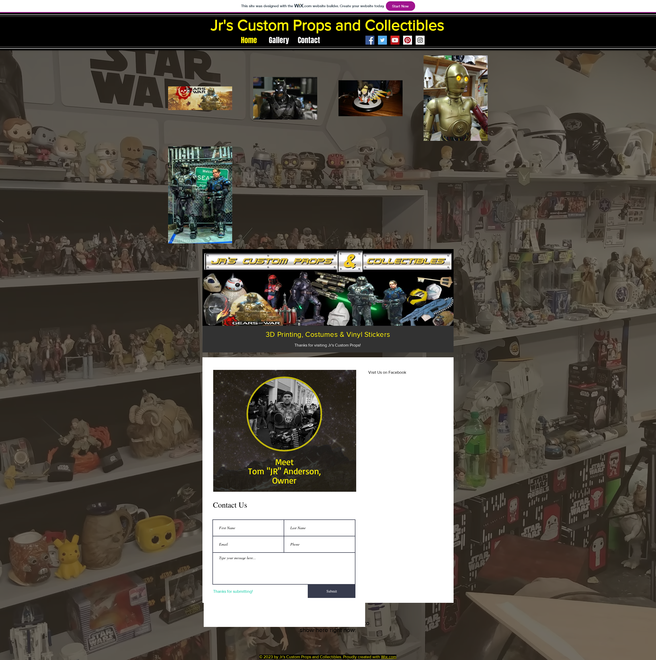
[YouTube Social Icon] (395, 40)
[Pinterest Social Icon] (407, 40)
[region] (284, 431)
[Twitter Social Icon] (382, 40)
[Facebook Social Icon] (369, 40)
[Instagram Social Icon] (420, 40)
